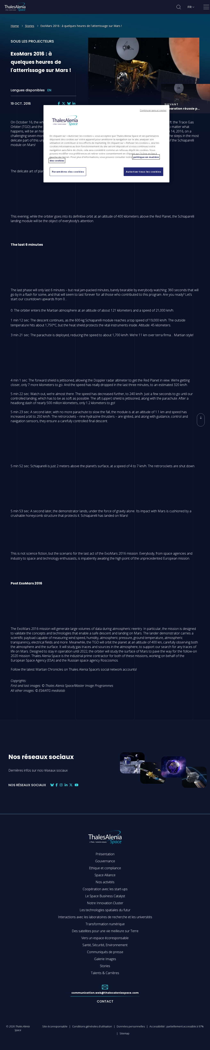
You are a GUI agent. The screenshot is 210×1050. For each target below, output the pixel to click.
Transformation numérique (105, 924)
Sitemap (124, 1033)
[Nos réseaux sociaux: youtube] (76, 785)
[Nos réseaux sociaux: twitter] (63, 103)
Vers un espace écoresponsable (105, 938)
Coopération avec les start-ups (105, 889)
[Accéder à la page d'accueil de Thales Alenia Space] (15, 7)
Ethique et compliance (105, 868)
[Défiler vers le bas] (201, 419)
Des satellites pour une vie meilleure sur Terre (105, 931)
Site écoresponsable (54, 1026)
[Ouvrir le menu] (206, 8)
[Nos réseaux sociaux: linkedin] (73, 103)
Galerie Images (105, 959)
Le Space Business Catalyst (105, 896)
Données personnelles (131, 1026)
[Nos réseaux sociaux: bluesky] (69, 103)
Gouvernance (105, 861)
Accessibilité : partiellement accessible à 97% (177, 1026)
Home (15, 26)
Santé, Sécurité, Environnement (105, 945)
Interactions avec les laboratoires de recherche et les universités (105, 917)
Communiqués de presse (105, 952)
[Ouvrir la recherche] (179, 7)
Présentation (105, 854)
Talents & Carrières (105, 973)
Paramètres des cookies (68, 171)
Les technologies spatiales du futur (105, 910)
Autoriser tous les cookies (143, 171)
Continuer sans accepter (153, 110)
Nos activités (105, 882)
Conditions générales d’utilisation (92, 1026)
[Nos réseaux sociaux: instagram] (61, 785)
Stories (29, 26)
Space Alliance (105, 875)
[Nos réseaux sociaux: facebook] (59, 103)
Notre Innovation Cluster (105, 903)
